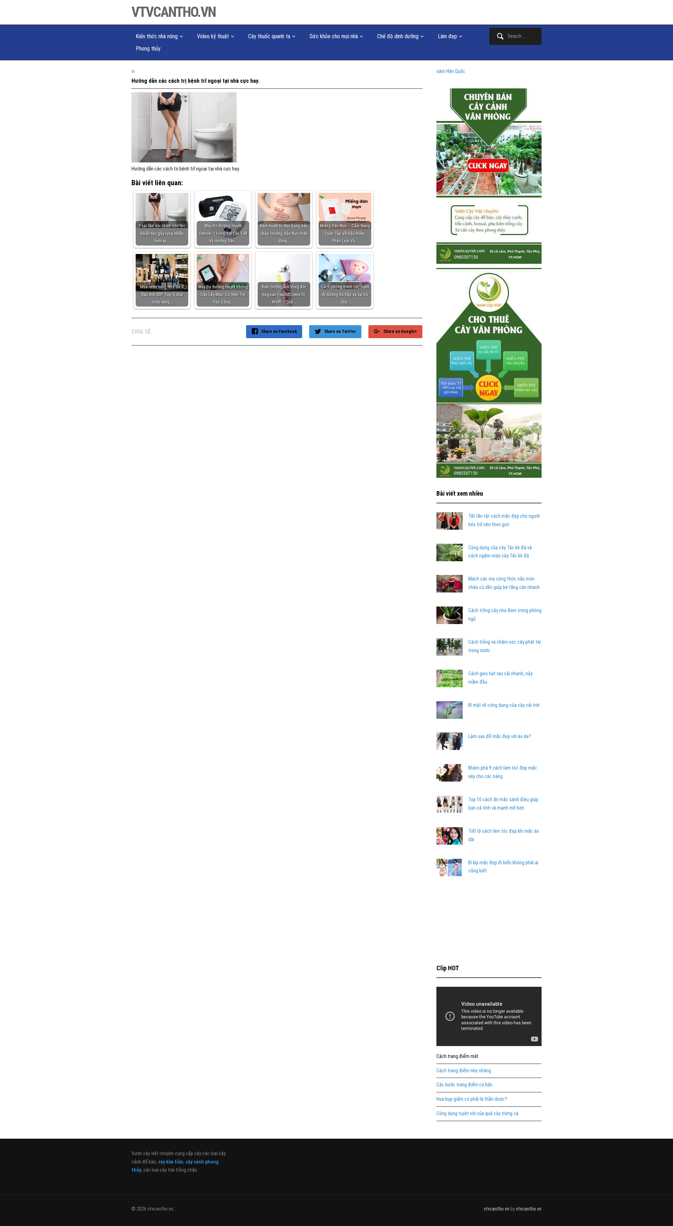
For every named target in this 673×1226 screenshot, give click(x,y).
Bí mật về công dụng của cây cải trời (503, 705)
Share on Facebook (279, 331)
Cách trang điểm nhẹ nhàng (463, 1070)
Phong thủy (148, 48)
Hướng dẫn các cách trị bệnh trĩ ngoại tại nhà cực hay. (195, 81)
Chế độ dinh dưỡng (398, 36)
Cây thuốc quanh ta (269, 36)
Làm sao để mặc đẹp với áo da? (499, 736)
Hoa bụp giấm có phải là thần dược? (471, 1099)
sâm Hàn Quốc (450, 71)
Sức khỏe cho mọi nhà (334, 36)
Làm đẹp (447, 36)
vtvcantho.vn (173, 12)
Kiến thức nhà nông (157, 36)
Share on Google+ (400, 331)
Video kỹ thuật (213, 36)
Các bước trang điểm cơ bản (464, 1084)
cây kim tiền (170, 1162)
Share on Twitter (340, 331)
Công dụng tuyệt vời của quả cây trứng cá (477, 1113)
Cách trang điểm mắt (457, 1056)
